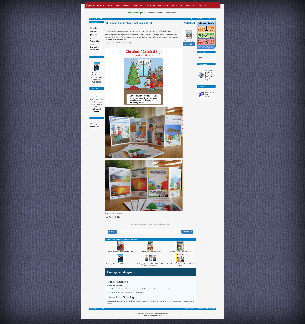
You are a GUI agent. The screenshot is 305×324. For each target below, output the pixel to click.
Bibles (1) (93, 28)
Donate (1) (94, 31)
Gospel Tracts (100, 19)
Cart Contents (202, 19)
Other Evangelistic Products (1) (94, 47)
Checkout (212, 19)
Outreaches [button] (137, 5)
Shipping (93, 124)
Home (109, 5)
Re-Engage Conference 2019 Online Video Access (120, 264)
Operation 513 (95, 5)
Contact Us (202, 5)
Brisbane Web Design (156, 315)
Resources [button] (162, 5)
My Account (192, 19)
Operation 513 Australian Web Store (157, 313)
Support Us (190, 5)
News (118, 5)
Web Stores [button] (176, 5)
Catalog (92, 19)
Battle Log (151, 5)
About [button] (125, 5)
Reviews (112, 232)
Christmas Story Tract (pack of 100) (150, 251)
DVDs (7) (93, 35)
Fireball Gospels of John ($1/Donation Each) (120, 251)
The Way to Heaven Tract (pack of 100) (180, 251)
